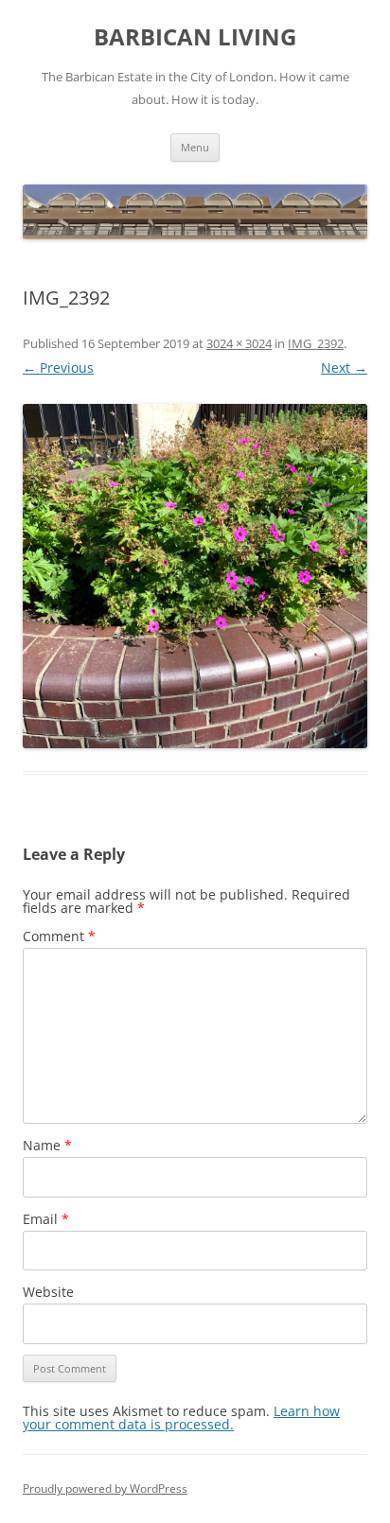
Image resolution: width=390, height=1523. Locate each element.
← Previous (58, 367)
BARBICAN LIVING (195, 37)
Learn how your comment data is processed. (181, 1417)
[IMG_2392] (195, 576)
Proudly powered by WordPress (105, 1488)
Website (48, 1292)
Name (47, 1145)
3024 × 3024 (239, 343)
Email (46, 1219)
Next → (344, 367)
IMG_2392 (316, 343)
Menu (195, 147)
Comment (59, 936)
